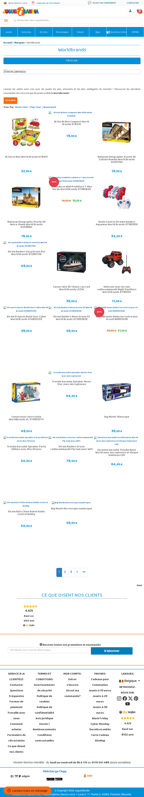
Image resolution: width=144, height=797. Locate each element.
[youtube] (127, 704)
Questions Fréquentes (16, 693)
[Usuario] (130, 11)
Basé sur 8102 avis (29, 616)
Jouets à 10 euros (100, 691)
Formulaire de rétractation (16, 738)
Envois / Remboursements (44, 727)
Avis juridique (44, 719)
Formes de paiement (16, 704)
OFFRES (135, 32)
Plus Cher (35, 107)
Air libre (44, 32)
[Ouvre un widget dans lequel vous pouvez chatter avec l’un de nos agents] (27, 790)
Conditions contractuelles (44, 738)
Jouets (9, 32)
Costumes (26, 32)
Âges (98, 32)
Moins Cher (21, 107)
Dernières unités (118, 32)
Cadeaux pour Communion (100, 682)
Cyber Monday (100, 724)
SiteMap (100, 741)
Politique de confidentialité (44, 710)
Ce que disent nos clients (16, 749)
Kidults (80, 32)
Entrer (72, 679)
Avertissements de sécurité (44, 688)
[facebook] (125, 698)
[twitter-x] (130, 698)
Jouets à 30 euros (100, 710)
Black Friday (100, 719)
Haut (139, 585)
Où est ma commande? (72, 693)
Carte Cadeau (100, 735)
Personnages (62, 32)
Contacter (16, 685)
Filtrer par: (72, 61)
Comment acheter (16, 727)
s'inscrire (72, 685)
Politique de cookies (44, 699)
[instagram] (119, 698)
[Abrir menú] (6, 20)
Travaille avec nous (16, 716)
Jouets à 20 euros (100, 699)
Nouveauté (49, 107)
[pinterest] (136, 698)
